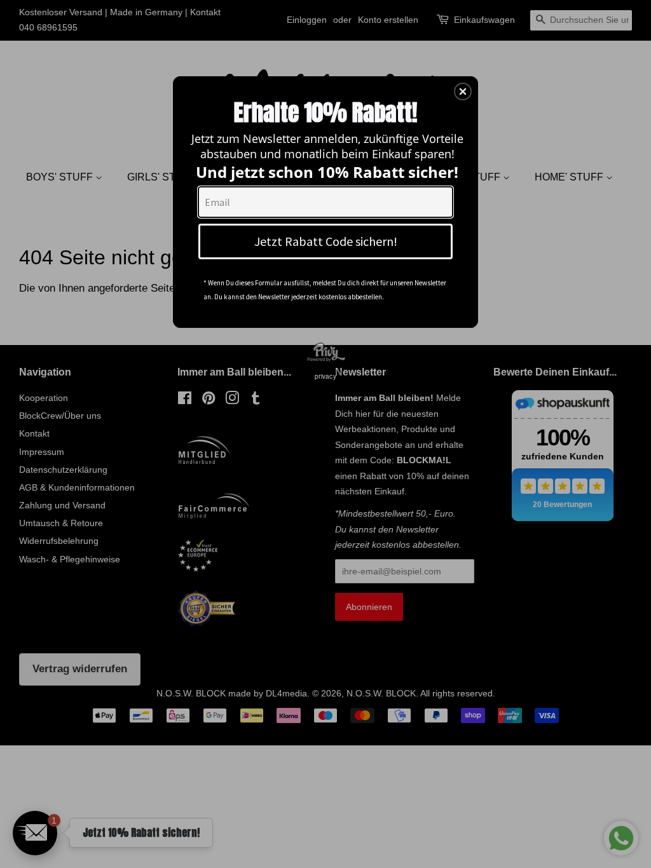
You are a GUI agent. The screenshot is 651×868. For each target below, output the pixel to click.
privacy (325, 376)
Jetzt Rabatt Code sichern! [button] (325, 241)
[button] (462, 91)
